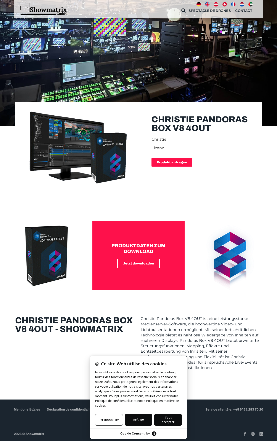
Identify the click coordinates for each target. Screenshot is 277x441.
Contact (243, 11)
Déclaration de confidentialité (69, 409)
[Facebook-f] (245, 434)
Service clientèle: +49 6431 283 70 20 (234, 409)
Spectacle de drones (209, 11)
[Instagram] (253, 434)
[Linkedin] (261, 434)
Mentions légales (27, 409)
